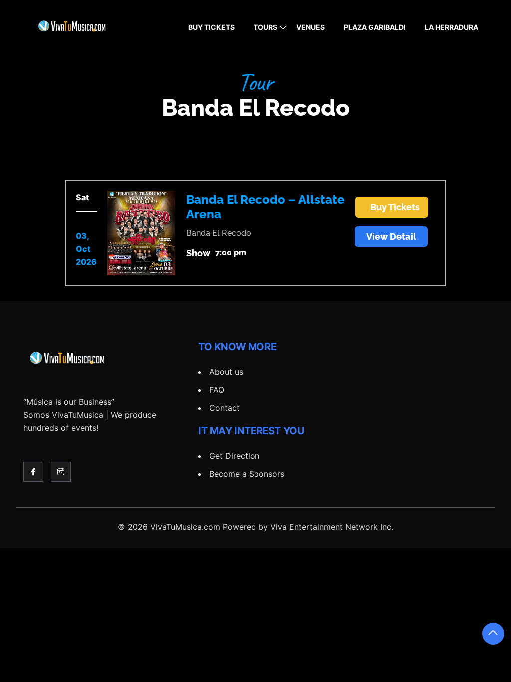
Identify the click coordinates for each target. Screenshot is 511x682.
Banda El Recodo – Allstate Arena (265, 206)
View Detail (391, 236)
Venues (310, 27)
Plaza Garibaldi (375, 27)
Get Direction (234, 456)
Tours (265, 27)
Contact (224, 408)
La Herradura (451, 27)
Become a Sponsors (246, 474)
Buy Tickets (211, 27)
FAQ (216, 390)
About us (226, 372)
